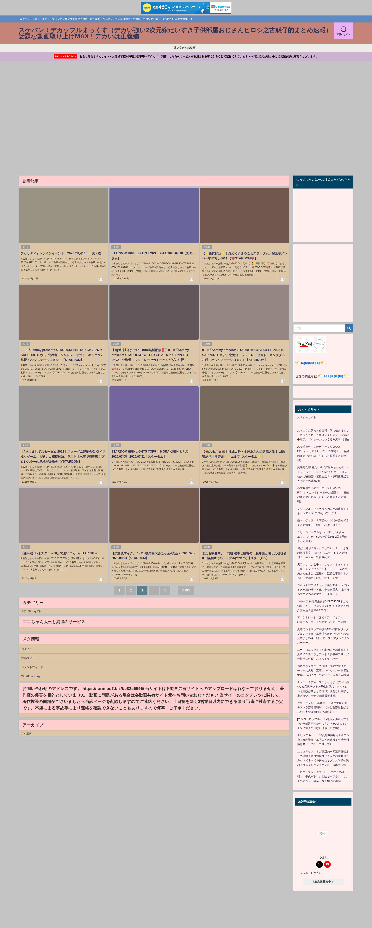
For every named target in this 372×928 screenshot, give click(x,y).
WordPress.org (30, 676)
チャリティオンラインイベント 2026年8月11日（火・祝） (62, 253)
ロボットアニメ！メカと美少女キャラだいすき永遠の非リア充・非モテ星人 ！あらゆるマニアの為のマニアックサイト (323, 589)
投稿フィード (29, 658)
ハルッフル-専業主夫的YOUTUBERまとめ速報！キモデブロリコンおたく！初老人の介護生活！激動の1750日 (323, 606)
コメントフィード (32, 667)
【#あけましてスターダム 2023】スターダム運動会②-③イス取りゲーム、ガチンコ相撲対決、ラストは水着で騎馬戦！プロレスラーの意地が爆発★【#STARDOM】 (63, 456)
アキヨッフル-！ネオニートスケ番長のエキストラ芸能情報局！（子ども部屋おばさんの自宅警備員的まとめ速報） (323, 707)
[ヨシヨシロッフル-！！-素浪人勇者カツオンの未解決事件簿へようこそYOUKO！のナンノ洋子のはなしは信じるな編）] (323, 723)
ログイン (26, 649)
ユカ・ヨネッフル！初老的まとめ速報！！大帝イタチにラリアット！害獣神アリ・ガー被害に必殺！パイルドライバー (323, 654)
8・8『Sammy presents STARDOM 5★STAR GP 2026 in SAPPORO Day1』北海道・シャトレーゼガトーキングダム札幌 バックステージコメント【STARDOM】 (62, 354)
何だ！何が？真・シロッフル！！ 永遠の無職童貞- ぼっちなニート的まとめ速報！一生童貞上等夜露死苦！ (323, 553)
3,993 (186, 590)
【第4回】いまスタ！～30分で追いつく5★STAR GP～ (59, 553)
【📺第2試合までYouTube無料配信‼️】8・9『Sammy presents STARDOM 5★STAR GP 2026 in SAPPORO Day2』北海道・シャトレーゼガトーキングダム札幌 (150, 354)
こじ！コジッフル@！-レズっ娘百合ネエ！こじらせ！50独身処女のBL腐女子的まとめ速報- (322, 536)
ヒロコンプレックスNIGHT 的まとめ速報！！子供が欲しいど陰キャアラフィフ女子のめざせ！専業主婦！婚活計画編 (323, 776)
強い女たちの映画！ (186, 47)
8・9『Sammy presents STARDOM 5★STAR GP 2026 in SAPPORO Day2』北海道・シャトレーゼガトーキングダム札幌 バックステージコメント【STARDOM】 (243, 354)
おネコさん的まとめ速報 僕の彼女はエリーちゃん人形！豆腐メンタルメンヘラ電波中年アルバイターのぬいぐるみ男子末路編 (323, 435)
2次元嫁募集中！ (323, 881)
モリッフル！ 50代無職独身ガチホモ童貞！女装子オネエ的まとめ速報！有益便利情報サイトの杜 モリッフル (323, 739)
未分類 (25, 247)
